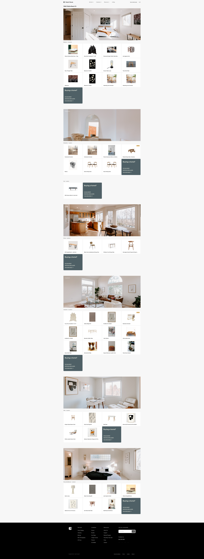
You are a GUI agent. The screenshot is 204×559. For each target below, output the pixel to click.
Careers (105, 542)
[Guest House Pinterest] (119, 542)
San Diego (93, 535)
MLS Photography (81, 537)
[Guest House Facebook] (128, 542)
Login (140, 2)
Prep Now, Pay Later (108, 537)
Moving (79, 535)
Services (90, 2)
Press (105, 540)
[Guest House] (68, 2)
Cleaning (79, 532)
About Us (106, 530)
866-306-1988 (121, 539)
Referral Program (107, 535)
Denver (92, 530)
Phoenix (93, 540)
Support (105, 532)
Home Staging (81, 530)
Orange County (94, 537)
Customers (98, 2)
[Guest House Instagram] (122, 542)
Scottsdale (93, 542)
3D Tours (79, 540)
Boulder (93, 532)
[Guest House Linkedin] (125, 542)
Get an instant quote (133, 2)
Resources (106, 2)
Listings (113, 2)
